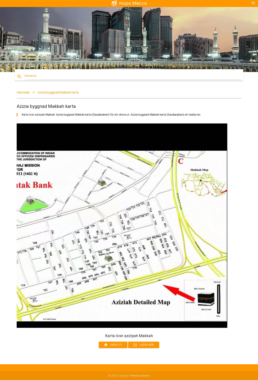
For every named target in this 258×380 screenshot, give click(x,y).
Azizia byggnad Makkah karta (58, 92)
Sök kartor (31, 75)
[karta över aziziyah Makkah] (122, 327)
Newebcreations (140, 375)
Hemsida (23, 92)
